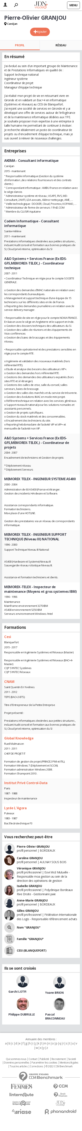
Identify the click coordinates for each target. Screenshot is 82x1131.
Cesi (7, 636)
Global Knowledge (18, 738)
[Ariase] (21, 1111)
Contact (33, 1059)
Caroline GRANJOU (29, 858)
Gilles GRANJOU (27, 911)
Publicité (44, 1059)
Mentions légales (69, 1062)
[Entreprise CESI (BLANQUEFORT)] (9, 950)
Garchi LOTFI (17, 992)
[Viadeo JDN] (60, 1103)
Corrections (36, 1066)
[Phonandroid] (60, 1111)
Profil (19, 45)
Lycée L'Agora (15, 808)
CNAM (9, 681)
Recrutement (59, 1059)
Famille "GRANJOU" (30, 939)
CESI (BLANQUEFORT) (31, 950)
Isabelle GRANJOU (29, 886)
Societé (72, 1059)
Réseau (61, 45)
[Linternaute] (21, 1095)
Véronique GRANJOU (31, 868)
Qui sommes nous (16, 1059)
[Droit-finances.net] (60, 1094)
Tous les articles (18, 1066)
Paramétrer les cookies (44, 1062)
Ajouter (41, 32)
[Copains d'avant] (21, 1103)
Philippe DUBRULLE (21, 1014)
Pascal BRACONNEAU (55, 1016)
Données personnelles (16, 1062)
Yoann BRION (54, 993)
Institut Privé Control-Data (26, 783)
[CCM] (60, 1086)
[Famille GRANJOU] (9, 939)
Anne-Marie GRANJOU (32, 900)
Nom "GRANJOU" (29, 927)
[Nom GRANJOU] (9, 927)
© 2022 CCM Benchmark (59, 1066)
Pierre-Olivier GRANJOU (33, 846)
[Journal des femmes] (21, 1086)
